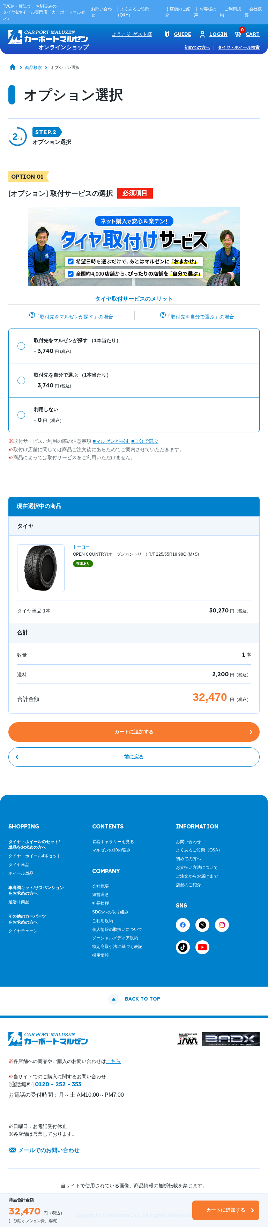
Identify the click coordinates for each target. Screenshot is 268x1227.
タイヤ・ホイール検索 (239, 47)
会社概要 (100, 886)
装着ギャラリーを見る (113, 841)
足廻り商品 (18, 902)
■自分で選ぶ (144, 441)
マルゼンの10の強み (111, 850)
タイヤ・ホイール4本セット (34, 856)
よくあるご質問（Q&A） (199, 850)
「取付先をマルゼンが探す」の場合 (74, 316)
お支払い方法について (197, 867)
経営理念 (100, 894)
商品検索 (33, 67)
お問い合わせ (188, 841)
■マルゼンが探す (111, 441)
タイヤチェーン (23, 930)
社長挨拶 (100, 903)
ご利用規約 (102, 920)
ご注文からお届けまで (197, 876)
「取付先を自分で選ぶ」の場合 (200, 316)
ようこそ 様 (132, 34)
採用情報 (100, 955)
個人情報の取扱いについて (117, 929)
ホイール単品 (21, 873)
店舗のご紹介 (188, 884)
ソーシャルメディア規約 (115, 937)
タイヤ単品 (18, 864)
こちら (113, 1061)
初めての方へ (197, 47)
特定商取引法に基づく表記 (117, 946)
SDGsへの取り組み (110, 912)
